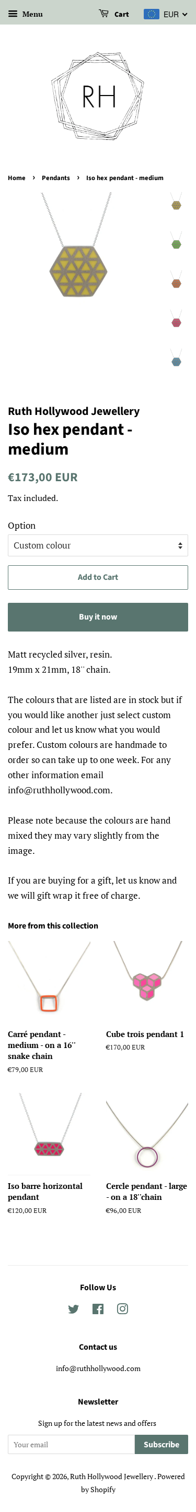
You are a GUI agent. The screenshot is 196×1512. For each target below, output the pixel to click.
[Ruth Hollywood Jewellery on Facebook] (98, 1311)
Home (17, 178)
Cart (121, 14)
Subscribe (161, 1444)
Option (22, 525)
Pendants (56, 178)
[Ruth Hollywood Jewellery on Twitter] (73, 1311)
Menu (31, 14)
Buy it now (98, 617)
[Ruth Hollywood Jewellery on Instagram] (122, 1311)
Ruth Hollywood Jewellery (112, 1476)
